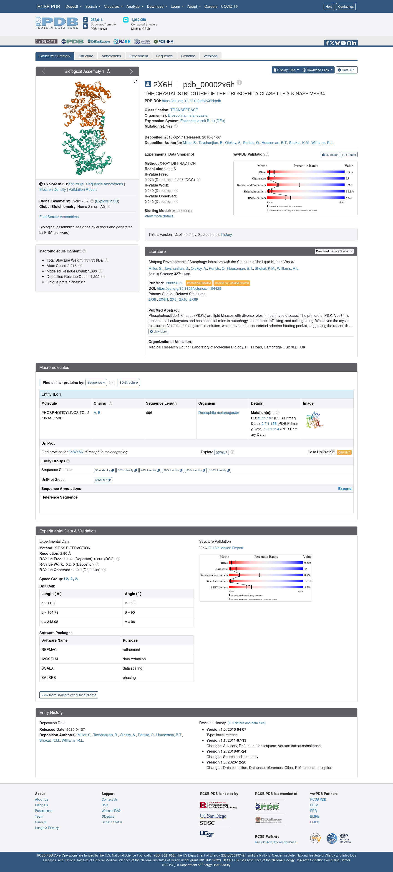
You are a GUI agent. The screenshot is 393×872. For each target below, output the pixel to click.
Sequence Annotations (104, 183)
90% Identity (171, 470)
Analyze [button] (133, 6)
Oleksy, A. (233, 142)
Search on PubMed (199, 283)
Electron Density (52, 189)
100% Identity (217, 470)
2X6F (153, 299)
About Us (41, 799)
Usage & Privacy (47, 827)
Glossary (108, 816)
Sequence (164, 55)
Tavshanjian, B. (211, 142)
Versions (211, 55)
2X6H (163, 299)
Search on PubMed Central (232, 283)
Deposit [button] (72, 6)
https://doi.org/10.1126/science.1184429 (189, 288)
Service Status (112, 822)
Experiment (138, 55)
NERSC (168, 864)
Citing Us (41, 805)
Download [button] (155, 6)
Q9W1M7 (76, 451)
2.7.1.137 (265, 418)
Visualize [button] (112, 6)
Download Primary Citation (333, 251)
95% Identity (194, 470)
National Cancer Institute (277, 855)
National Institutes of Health (160, 860)
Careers (210, 6)
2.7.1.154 (271, 428)
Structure (86, 55)
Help (329, 6)
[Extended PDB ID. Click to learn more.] (239, 82)
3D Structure (129, 382)
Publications (43, 810)
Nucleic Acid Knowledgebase (275, 842)
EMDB (314, 822)
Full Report (349, 154)
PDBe (314, 805)
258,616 (97, 19)
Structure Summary (54, 55)
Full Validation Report (225, 547)
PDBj (313, 810)
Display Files (286, 70)
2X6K (194, 299)
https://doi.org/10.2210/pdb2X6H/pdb (191, 100)
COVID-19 (229, 6)
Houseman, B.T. (274, 142)
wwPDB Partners (324, 793)
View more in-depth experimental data (68, 695)
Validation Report (83, 189)
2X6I (173, 299)
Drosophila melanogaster (188, 115)
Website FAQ (111, 810)
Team (39, 816)
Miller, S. (190, 142)
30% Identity (103, 470)
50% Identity (125, 470)
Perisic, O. (251, 142)
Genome (188, 55)
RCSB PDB (48, 6)
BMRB (314, 816)
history (226, 234)
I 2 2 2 (71, 578)
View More (160, 331)
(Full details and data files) (247, 723)
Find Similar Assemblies (59, 216)
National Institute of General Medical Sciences (97, 860)
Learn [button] (176, 6)
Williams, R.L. (322, 142)
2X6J (183, 299)
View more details (159, 216)
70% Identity (148, 470)
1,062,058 (138, 19)
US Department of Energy (201, 855)
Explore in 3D (107, 201)
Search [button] (91, 6)
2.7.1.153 (269, 423)
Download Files (318, 70)
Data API (348, 70)
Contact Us (110, 799)
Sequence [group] (95, 382)
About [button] (192, 6)
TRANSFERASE (184, 109)
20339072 (174, 282)
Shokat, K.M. (299, 142)
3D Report (332, 154)
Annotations (111, 55)
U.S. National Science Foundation (129, 855)
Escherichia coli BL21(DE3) (202, 120)
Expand (345, 488)
